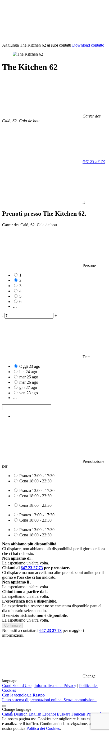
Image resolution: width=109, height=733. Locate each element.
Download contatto (88, 45)
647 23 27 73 (94, 161)
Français (78, 714)
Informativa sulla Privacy (55, 685)
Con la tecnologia (49, 697)
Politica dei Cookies (43, 728)
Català (7, 714)
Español (49, 714)
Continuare (12, 625)
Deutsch (21, 714)
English (35, 714)
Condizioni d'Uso (16, 685)
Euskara (63, 714)
